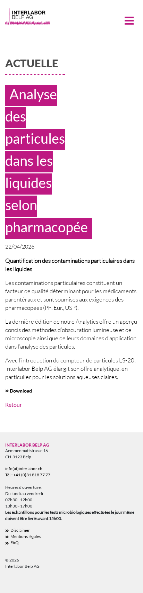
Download (21, 391)
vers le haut (125, 582)
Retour (13, 404)
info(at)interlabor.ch (23, 468)
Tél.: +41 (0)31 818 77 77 (27, 474)
